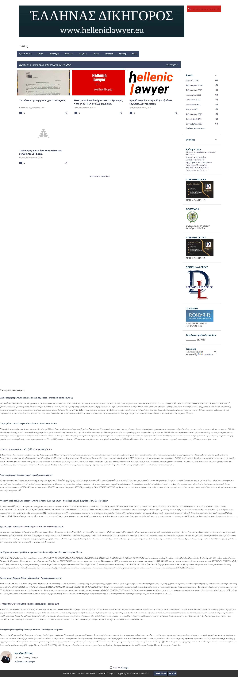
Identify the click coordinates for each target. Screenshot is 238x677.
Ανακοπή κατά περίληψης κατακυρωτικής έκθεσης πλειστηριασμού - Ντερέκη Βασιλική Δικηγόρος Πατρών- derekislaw (54, 501)
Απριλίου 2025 (192, 80)
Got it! (172, 673)
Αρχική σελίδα (25, 54)
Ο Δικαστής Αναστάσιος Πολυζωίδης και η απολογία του (26, 449)
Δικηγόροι (69, 54)
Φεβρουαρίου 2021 (194, 114)
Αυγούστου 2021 (193, 104)
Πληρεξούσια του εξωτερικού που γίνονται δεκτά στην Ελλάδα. (29, 423)
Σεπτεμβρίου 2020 (194, 124)
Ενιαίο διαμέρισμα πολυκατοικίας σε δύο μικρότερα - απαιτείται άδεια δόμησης (36, 398)
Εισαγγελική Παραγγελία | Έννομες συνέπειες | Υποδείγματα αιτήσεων (31, 630)
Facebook (109, 54)
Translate (208, 354)
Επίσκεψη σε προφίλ (25, 661)
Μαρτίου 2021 (192, 109)
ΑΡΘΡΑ (40, 54)
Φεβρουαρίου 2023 (194, 90)
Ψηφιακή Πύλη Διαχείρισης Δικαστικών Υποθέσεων (197, 168)
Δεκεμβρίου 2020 (193, 119)
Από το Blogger (121, 667)
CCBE (134, 54)
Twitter (96, 54)
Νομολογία (54, 54)
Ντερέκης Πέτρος (24, 653)
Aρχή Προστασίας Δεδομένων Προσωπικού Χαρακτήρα (199, 163)
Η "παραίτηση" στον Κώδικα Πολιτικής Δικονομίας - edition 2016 (29, 604)
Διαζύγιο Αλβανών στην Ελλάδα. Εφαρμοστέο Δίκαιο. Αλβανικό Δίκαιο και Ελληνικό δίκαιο (41, 552)
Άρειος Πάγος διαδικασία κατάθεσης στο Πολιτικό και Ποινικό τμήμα (31, 526)
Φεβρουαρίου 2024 (194, 85)
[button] (66, 113)
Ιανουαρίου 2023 (193, 95)
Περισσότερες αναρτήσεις (100, 176)
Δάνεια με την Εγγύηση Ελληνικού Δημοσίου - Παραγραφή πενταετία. (31, 578)
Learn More (161, 673)
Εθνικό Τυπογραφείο (195, 160)
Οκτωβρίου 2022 (193, 99)
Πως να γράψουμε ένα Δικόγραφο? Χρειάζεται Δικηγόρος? (26, 475)
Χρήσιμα (83, 54)
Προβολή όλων (172, 65)
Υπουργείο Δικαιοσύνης (196, 157)
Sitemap (122, 54)
